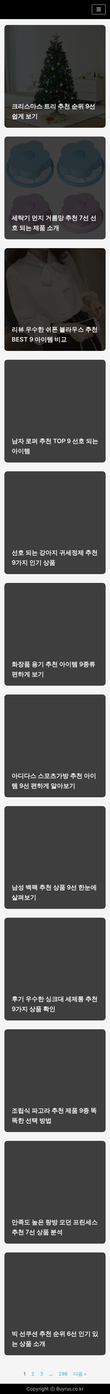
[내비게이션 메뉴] (99, 9)
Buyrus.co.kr (70, 1389)
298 (63, 1374)
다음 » (80, 1374)
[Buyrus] (22, 9)
